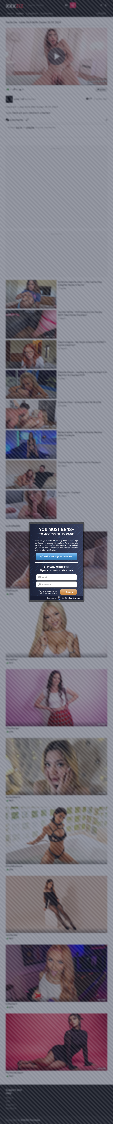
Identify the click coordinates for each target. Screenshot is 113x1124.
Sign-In (70, 592)
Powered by (52, 598)
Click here (44, 593)
